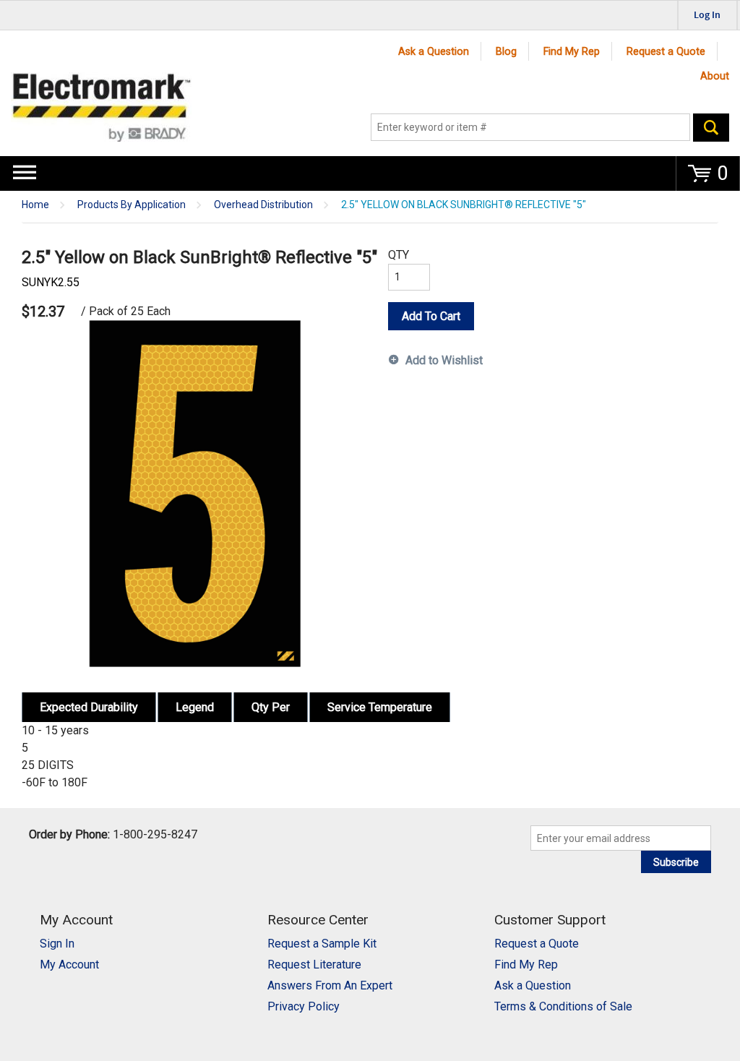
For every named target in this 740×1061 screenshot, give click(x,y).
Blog (506, 52)
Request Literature (314, 964)
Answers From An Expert (329, 985)
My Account (69, 964)
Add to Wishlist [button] (444, 360)
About (714, 76)
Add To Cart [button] (431, 316)
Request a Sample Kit (322, 943)
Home (35, 204)
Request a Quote (666, 52)
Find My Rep (571, 52)
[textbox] (530, 127)
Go (711, 127)
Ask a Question (433, 52)
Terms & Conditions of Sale (563, 1006)
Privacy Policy (303, 1006)
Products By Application (131, 204)
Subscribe (676, 862)
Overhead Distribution (263, 204)
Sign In (57, 943)
